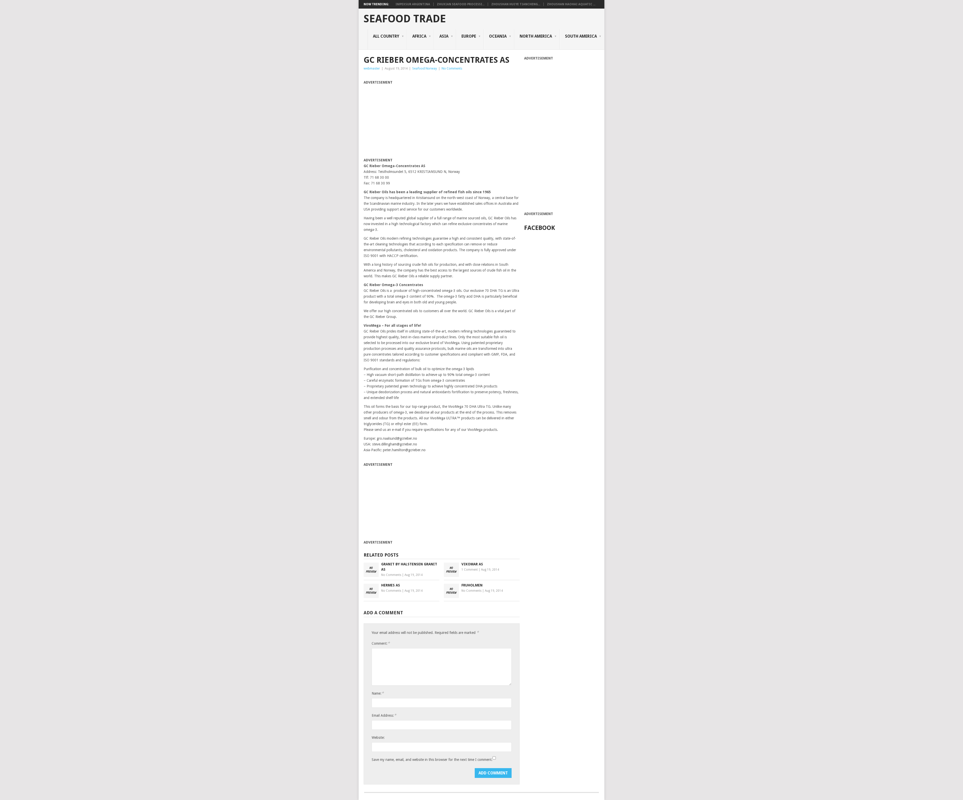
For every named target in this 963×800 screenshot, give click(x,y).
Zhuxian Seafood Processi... (461, 4)
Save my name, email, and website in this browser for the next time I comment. (432, 760)
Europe (468, 36)
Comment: (381, 643)
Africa (419, 36)
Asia (443, 36)
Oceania (498, 36)
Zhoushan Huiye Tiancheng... (515, 4)
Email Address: (384, 715)
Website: (378, 738)
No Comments (452, 68)
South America (581, 36)
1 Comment (469, 569)
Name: (378, 693)
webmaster (372, 68)
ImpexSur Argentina (412, 4)
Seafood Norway (424, 68)
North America (536, 36)
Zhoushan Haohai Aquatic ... (571, 4)
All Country (386, 36)
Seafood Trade (405, 19)
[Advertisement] (406, 120)
